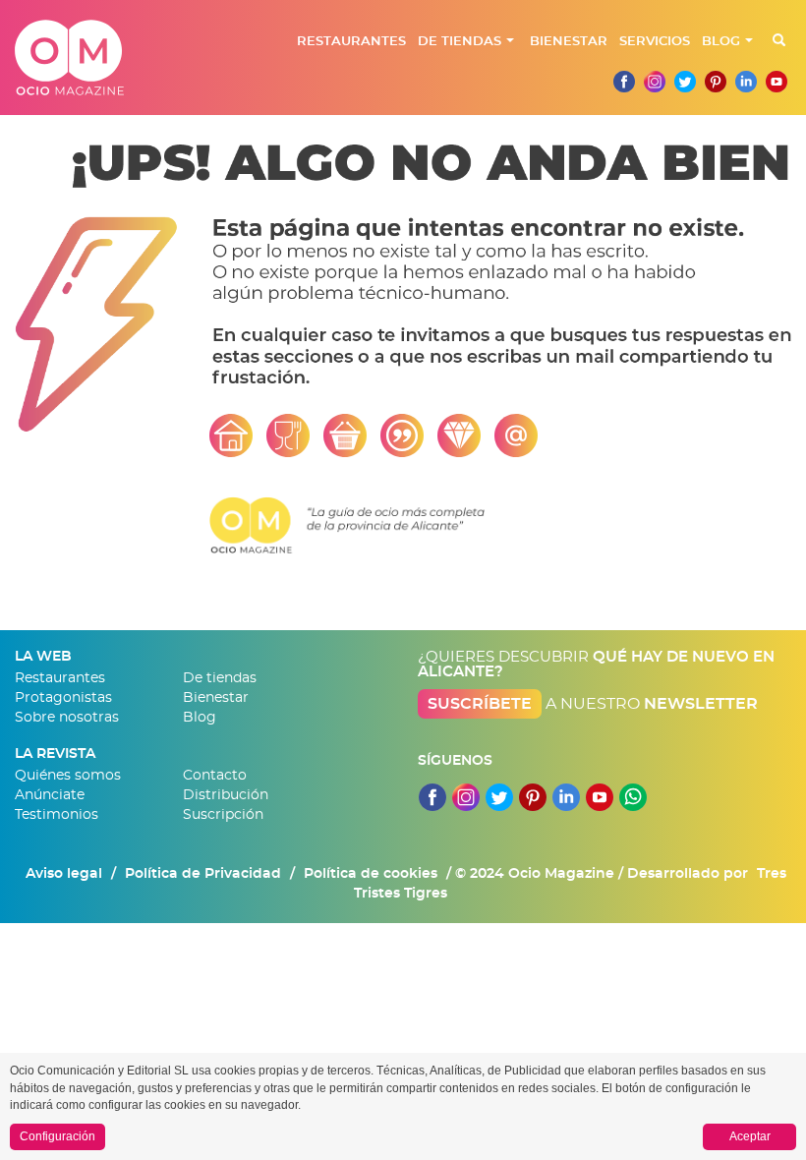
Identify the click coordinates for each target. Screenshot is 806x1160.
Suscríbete (480, 704)
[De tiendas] (345, 434)
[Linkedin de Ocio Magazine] (746, 81)
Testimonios (56, 815)
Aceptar (750, 1136)
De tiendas (459, 41)
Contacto (215, 776)
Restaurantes (351, 41)
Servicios (654, 41)
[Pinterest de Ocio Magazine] (715, 81)
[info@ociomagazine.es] (516, 434)
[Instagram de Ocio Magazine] (654, 81)
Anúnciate (50, 795)
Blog (721, 41)
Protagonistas (63, 698)
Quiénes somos (68, 776)
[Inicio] (231, 434)
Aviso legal (64, 874)
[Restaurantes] (288, 434)
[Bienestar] (459, 434)
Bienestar (568, 41)
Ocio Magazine (69, 57)
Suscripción (223, 815)
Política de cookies (370, 874)
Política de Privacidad (203, 874)
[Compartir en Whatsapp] (633, 791)
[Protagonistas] (402, 434)
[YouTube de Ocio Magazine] (599, 791)
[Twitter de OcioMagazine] (685, 81)
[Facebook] (624, 81)
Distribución (225, 795)
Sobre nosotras (67, 718)
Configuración (57, 1136)
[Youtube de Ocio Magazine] (776, 81)
